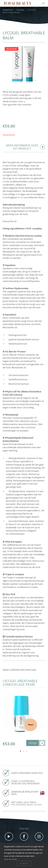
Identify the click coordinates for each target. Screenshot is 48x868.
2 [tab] (24, 752)
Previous (5, 712)
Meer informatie (10, 859)
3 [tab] (27, 752)
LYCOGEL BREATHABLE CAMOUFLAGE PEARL (20, 682)
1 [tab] (21, 752)
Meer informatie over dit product (22, 146)
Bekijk (33, 743)
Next (43, 712)
